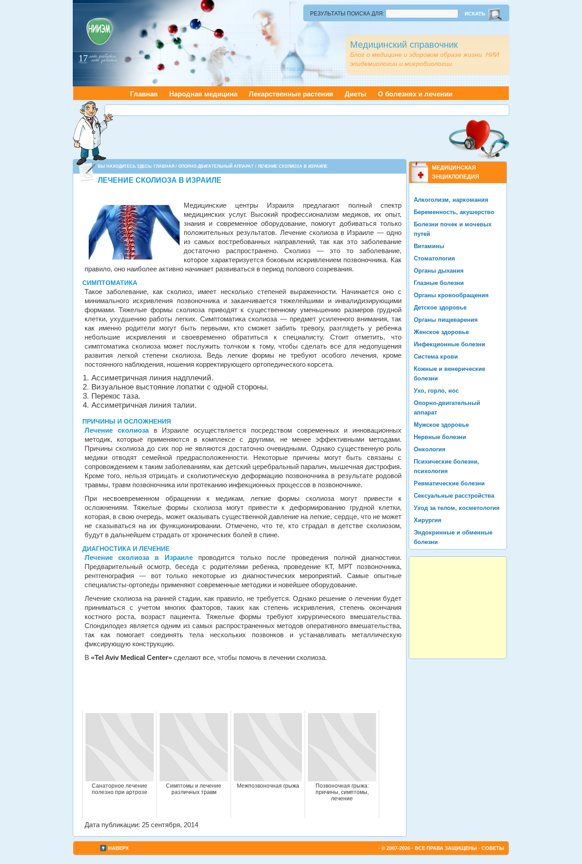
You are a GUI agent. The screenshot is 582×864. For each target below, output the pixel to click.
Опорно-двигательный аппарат (216, 166)
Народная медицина (203, 94)
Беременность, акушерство (454, 212)
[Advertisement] (306, 110)
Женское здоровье (441, 332)
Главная (144, 94)
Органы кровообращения (451, 295)
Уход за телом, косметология (457, 507)
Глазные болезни (439, 283)
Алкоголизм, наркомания (451, 199)
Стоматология (434, 258)
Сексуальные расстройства (454, 495)
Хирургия (428, 520)
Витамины (429, 246)
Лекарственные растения (291, 94)
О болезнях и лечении (415, 94)
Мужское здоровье (441, 424)
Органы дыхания (439, 270)
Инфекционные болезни (449, 344)
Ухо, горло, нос (436, 390)
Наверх (118, 848)
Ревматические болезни (449, 483)
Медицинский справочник (404, 45)
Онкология (430, 449)
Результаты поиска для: (347, 13)
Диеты (355, 94)
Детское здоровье (440, 307)
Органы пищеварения (446, 319)
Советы (493, 848)
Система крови (436, 356)
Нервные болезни (440, 437)
